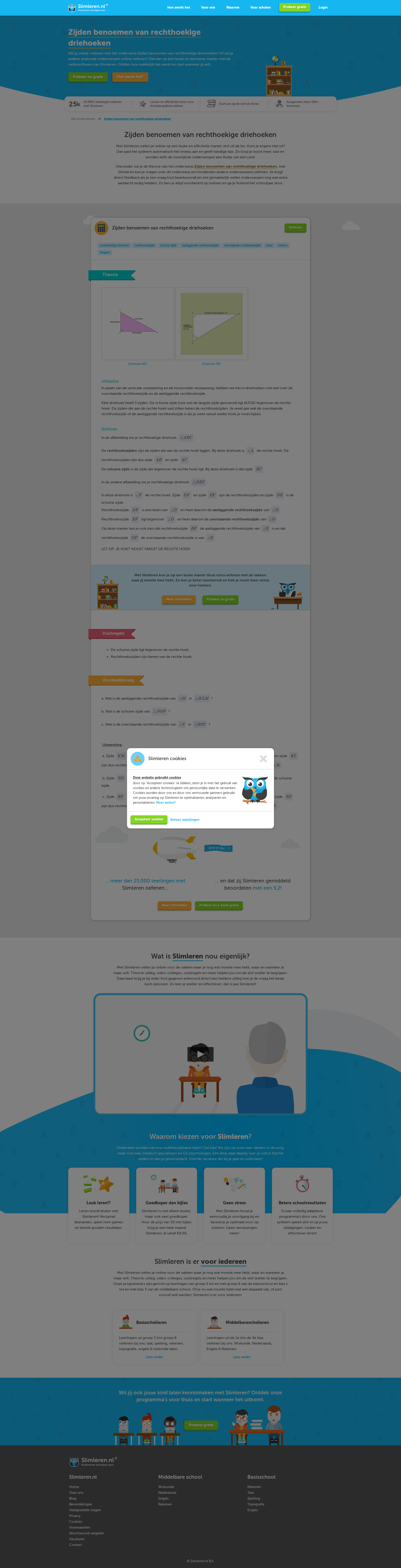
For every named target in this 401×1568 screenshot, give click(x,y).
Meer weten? (166, 802)
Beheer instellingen (184, 820)
